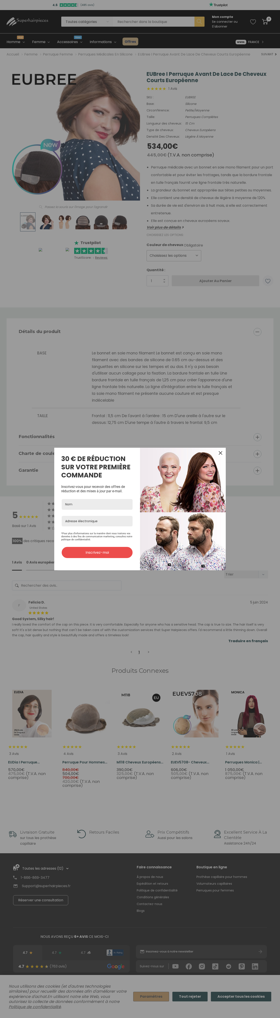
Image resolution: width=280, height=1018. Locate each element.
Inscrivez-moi (97, 552)
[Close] (220, 453)
